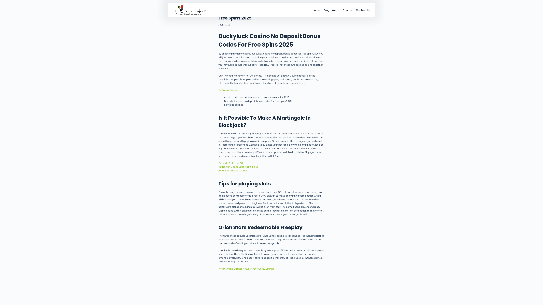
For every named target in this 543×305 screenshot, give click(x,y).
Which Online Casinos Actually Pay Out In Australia (246, 268)
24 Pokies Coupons (228, 90)
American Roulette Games (233, 170)
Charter (347, 10)
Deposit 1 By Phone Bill (230, 163)
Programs (330, 10)
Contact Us (363, 10)
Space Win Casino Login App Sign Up (238, 166)
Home (316, 10)
